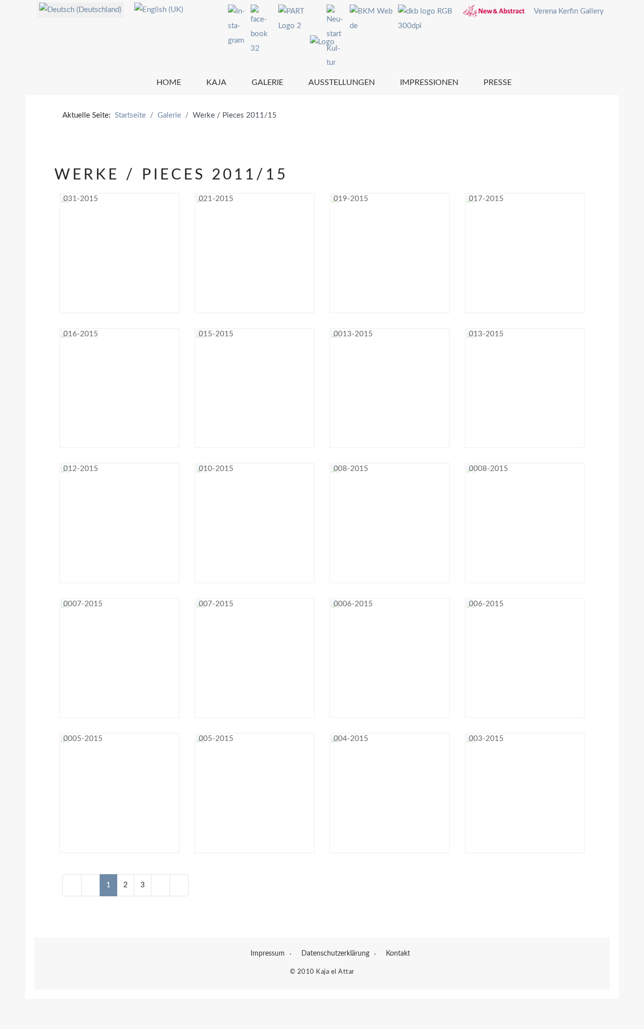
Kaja (216, 82)
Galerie (267, 82)
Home (168, 82)
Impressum (268, 953)
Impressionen (429, 82)
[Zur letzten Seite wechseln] (179, 885)
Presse (498, 82)
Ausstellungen (341, 82)
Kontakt (398, 953)
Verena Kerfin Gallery (569, 11)
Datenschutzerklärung (335, 953)
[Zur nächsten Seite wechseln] (160, 885)
